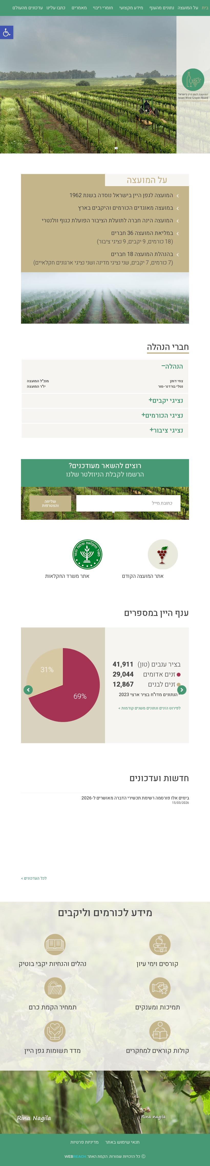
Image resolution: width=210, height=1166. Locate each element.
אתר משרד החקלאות (67, 576)
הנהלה (174, 366)
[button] (6, 32)
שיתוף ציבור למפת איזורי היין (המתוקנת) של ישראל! (141, 861)
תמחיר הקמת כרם (53, 1007)
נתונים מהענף (161, 7)
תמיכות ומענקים (157, 1007)
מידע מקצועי (131, 7)
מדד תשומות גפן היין (52, 1051)
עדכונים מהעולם (27, 7)
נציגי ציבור (168, 430)
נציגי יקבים (167, 401)
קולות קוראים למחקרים (157, 1051)
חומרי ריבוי (103, 7)
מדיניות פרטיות (84, 1142)
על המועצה (188, 7)
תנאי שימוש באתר (122, 1142)
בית (205, 7)
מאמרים (79, 7)
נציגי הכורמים (164, 416)
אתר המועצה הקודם (143, 576)
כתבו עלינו (55, 7)
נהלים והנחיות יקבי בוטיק (52, 964)
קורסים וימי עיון (157, 964)
